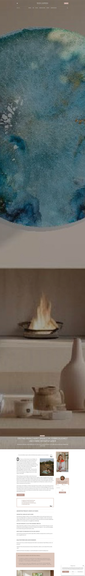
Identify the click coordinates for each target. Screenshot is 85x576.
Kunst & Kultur (42, 435)
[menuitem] (18, 8)
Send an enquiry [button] (20, 494)
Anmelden (66, 3)
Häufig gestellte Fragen (26, 504)
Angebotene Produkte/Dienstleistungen (28, 500)
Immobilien (29, 7)
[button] (83, 565)
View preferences (80, 571)
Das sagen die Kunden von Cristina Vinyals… (29, 502)
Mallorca (36, 7)
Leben (33, 7)
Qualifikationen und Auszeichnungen (28, 501)
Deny (73, 571)
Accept (65, 571)
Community (47, 7)
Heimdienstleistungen (42, 7)
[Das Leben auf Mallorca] (42, 3)
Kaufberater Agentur (54, 7)
